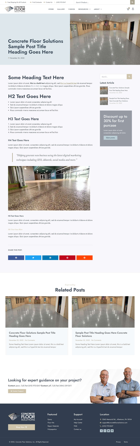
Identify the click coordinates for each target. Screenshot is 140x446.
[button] (16, 257)
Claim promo (110, 138)
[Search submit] (132, 2)
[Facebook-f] (101, 430)
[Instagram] (105, 430)
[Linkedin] (112, 430)
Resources (83, 9)
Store (51, 9)
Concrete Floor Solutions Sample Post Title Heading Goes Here (32, 334)
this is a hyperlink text (68, 83)
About (97, 9)
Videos (71, 9)
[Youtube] (108, 430)
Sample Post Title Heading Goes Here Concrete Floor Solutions (101, 334)
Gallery (61, 9)
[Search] (129, 76)
